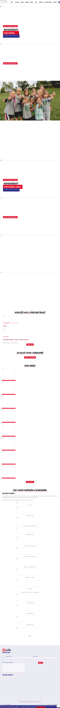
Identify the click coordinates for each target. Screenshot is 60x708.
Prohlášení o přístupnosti (23, 701)
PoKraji (4, 325)
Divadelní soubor (8, 468)
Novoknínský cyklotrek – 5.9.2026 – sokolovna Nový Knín (15, 339)
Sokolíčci (8, 383)
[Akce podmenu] (37, 2)
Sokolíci (9, 397)
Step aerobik (9, 439)
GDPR (43, 707)
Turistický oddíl (9, 454)
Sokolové (8, 411)
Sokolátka (9, 369)
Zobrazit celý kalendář (30, 357)
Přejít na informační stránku (10, 26)
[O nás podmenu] (13, 2)
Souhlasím (38, 707)
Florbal (8, 425)
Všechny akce (30, 344)
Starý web (39, 701)
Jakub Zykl (56, 704)
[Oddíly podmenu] (33, 2)
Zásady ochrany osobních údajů (32, 701)
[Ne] (45, 707)
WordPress (8, 704)
